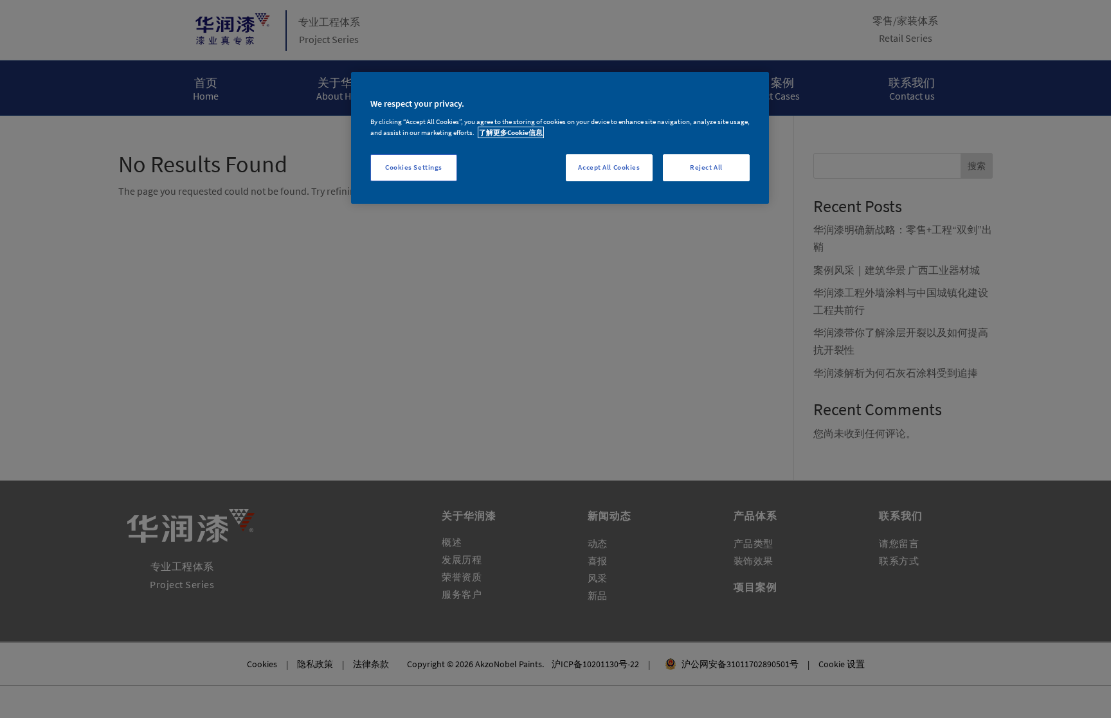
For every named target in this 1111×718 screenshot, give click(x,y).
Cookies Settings (413, 167)
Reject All (706, 167)
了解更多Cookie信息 (511, 132)
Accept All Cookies (609, 167)
